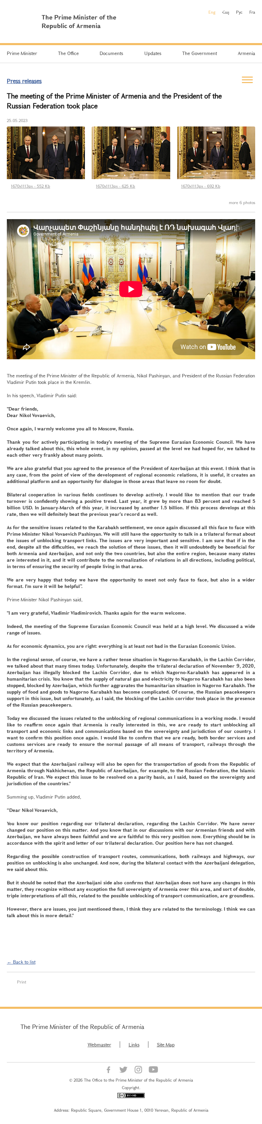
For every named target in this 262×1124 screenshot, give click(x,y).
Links (134, 1044)
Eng (211, 12)
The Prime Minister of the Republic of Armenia (82, 1026)
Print (21, 982)
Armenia (246, 53)
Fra (252, 12)
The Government (199, 53)
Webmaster (99, 1044)
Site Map (166, 1044)
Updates (152, 53)
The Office (68, 53)
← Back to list (21, 962)
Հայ (225, 12)
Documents (111, 53)
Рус (239, 12)
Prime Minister (22, 53)
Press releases (24, 81)
